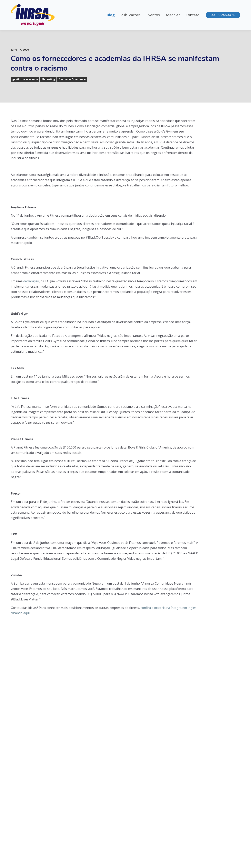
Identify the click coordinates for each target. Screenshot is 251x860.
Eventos (153, 15)
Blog (110, 15)
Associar (173, 15)
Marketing (48, 79)
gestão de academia (25, 79)
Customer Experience (72, 79)
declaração (31, 281)
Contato (192, 15)
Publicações (131, 15)
